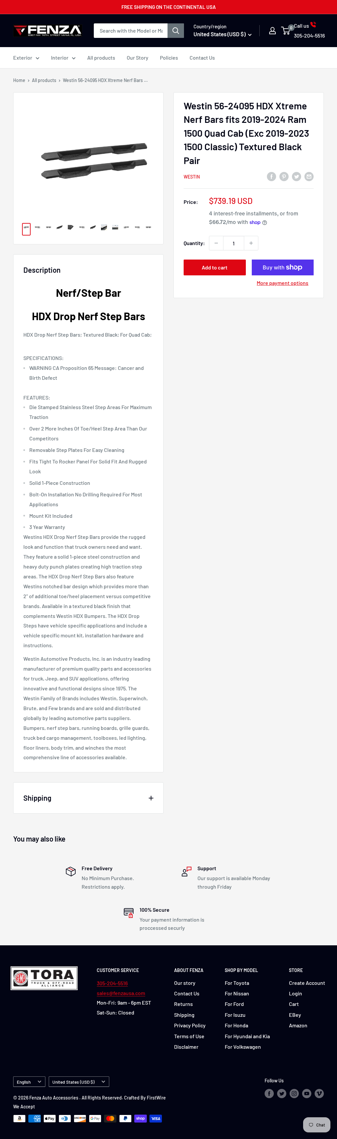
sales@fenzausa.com (121, 993)
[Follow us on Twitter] (281, 1093)
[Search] (176, 30)
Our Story (137, 57)
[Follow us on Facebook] (269, 1093)
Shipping (184, 1015)
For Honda (236, 1025)
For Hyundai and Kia (247, 1036)
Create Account (307, 983)
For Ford (234, 1004)
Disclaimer (186, 1046)
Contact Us (202, 57)
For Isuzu (235, 1015)
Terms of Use (189, 1036)
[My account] (272, 30)
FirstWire (156, 1097)
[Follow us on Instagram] (294, 1093)
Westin (192, 177)
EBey (295, 1015)
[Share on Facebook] (271, 176)
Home (19, 80)
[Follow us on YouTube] (306, 1093)
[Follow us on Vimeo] (319, 1093)
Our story (184, 983)
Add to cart (214, 267)
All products (101, 57)
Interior (59, 57)
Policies (169, 57)
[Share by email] (309, 176)
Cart (294, 1004)
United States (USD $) (73, 1082)
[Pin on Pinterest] (284, 176)
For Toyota (237, 983)
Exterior (22, 57)
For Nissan (237, 993)
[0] (286, 31)
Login (295, 993)
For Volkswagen (243, 1046)
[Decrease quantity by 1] (216, 243)
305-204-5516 (112, 983)
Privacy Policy (190, 1025)
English (24, 1082)
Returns (183, 1004)
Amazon (298, 1025)
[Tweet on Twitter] (296, 176)
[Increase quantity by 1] (251, 243)
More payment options (282, 283)
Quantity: (194, 243)
